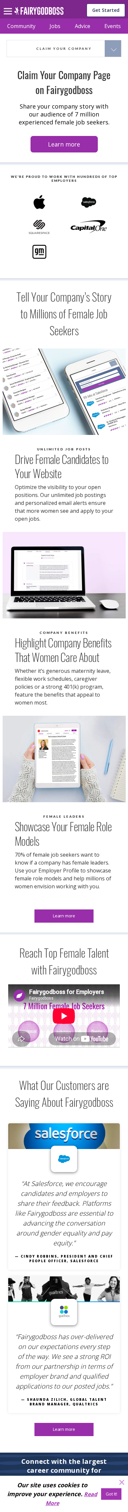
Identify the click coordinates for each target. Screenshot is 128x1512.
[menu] (9, 6)
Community (21, 26)
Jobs (55, 26)
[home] (39, 12)
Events (112, 26)
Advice (82, 26)
